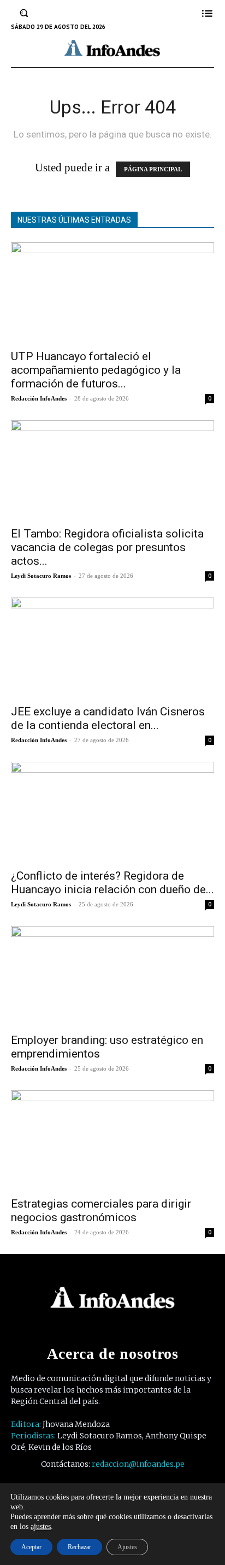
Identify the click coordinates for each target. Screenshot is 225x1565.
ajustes (41, 1526)
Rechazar (79, 1547)
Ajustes (127, 1547)
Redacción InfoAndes (39, 398)
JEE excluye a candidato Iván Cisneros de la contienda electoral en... (108, 718)
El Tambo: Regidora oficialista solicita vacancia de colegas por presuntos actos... (107, 547)
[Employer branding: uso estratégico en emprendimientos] (112, 976)
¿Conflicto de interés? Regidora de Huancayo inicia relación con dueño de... (112, 882)
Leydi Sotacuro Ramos (41, 575)
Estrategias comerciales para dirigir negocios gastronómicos (101, 1210)
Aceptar (31, 1547)
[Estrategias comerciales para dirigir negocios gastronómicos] (112, 1140)
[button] (24, 13)
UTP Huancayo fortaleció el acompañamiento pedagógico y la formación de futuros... (96, 370)
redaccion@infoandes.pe (138, 1464)
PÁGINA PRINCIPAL (153, 169)
